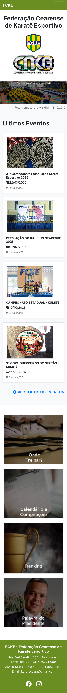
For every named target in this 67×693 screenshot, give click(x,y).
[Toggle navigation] (59, 5)
